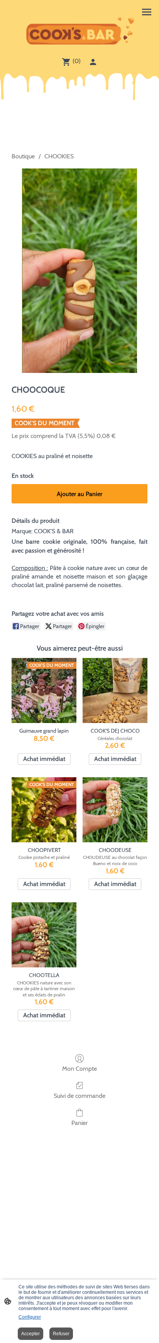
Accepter (30, 1333)
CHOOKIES (59, 156)
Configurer (30, 1317)
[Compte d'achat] (93, 62)
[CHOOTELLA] (44, 934)
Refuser (61, 1333)
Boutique (23, 156)
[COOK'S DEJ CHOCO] (115, 690)
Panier (79, 1123)
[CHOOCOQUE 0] (79, 270)
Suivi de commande (79, 1095)
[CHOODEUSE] (115, 809)
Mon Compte (79, 1068)
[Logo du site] (79, 31)
